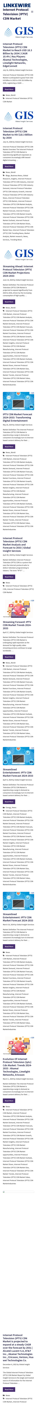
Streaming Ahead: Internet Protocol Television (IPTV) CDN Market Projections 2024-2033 (18, 271)
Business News (16, 175)
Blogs (8, 175)
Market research (16, 236)
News (8, 95)
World (13, 95)
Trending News (16, 240)
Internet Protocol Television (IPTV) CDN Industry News (18, 194)
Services (6, 240)
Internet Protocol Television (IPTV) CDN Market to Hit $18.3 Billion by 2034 (17, 133)
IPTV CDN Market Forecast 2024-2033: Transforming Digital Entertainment (17, 417)
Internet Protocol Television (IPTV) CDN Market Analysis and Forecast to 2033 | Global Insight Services (17, 544)
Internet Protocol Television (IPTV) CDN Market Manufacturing (16, 346)
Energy (8, 807)
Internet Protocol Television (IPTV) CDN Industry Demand (18, 185)
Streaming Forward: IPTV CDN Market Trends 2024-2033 (17, 625)
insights (14, 179)
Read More (9, 89)
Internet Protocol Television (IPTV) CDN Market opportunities (15, 352)
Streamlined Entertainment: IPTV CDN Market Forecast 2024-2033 (18, 772)
